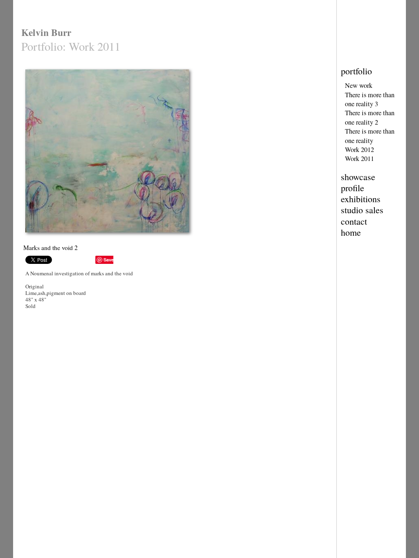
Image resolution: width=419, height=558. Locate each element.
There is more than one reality (369, 136)
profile (352, 188)
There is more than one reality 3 (369, 99)
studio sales (362, 210)
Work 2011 (359, 158)
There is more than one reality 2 (369, 117)
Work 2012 (359, 149)
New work (358, 85)
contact (354, 221)
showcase (358, 177)
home (351, 232)
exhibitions (361, 199)
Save (109, 260)
